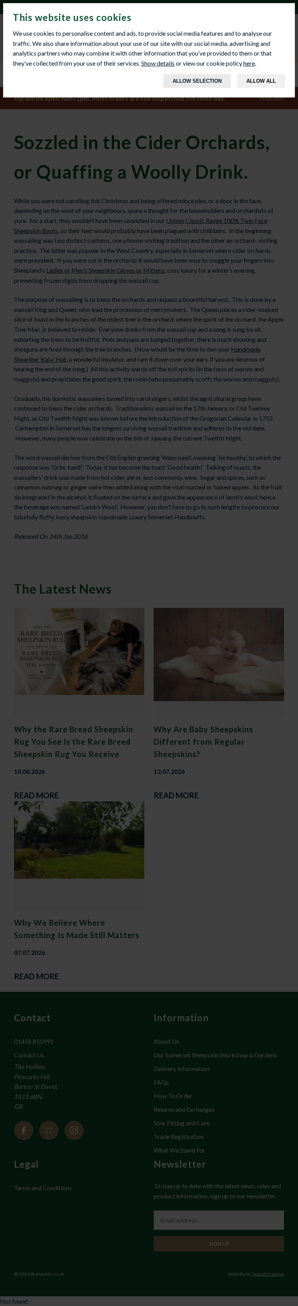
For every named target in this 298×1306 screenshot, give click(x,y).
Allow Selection (197, 81)
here (249, 63)
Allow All (261, 81)
